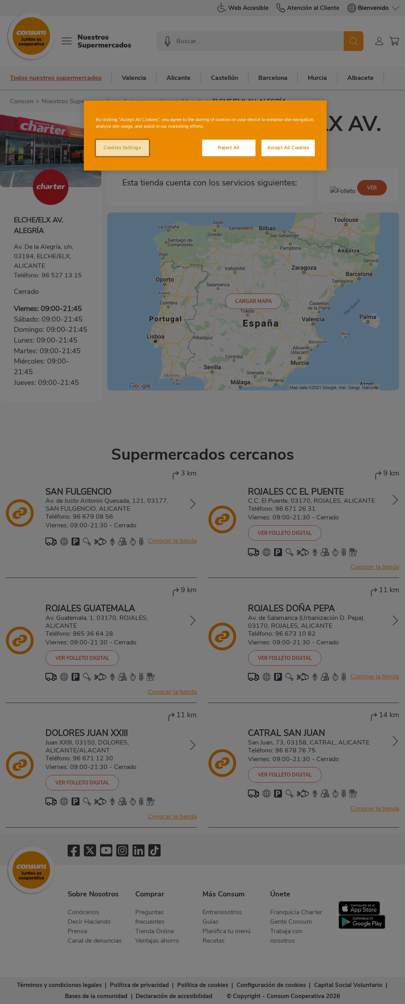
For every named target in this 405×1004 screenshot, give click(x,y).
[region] (205, 135)
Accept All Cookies (288, 147)
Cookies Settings (122, 147)
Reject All (229, 147)
